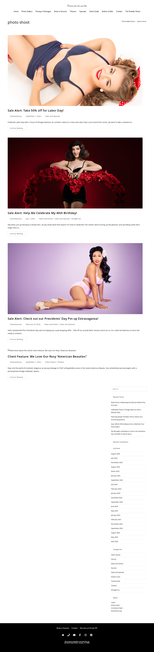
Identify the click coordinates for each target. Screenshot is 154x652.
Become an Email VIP (88, 628)
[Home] (118, 21)
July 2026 (114, 458)
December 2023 (116, 498)
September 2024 (117, 480)
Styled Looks (115, 577)
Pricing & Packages (43, 11)
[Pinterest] (91, 635)
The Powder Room (132, 11)
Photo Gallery (27, 11)
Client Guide (94, 11)
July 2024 (114, 484)
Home (16, 11)
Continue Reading (18, 127)
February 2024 (116, 489)
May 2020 (114, 537)
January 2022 (115, 515)
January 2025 (115, 476)
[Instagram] (85, 635)
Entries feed (115, 605)
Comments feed (116, 608)
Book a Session (60, 11)
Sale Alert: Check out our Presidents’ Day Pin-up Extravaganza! (53, 319)
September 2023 (117, 502)
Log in (113, 602)
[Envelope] (74, 635)
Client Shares (50, 362)
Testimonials (115, 581)
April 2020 (114, 541)
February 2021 (116, 519)
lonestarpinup (15, 116)
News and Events (46, 219)
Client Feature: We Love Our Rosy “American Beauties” (47, 356)
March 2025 (115, 471)
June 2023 (114, 506)
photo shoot (141, 21)
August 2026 (115, 454)
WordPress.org (116, 611)
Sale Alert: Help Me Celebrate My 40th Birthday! (42, 213)
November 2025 (116, 462)
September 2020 (117, 528)
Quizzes (114, 568)
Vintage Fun (76, 219)
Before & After (107, 11)
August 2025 (115, 467)
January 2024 (115, 493)
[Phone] (68, 635)
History (113, 559)
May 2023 (114, 511)
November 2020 (116, 524)
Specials (82, 11)
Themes (73, 11)
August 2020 (115, 533)
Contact (119, 11)
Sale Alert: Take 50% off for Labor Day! (36, 110)
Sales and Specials (52, 116)
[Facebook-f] (80, 635)
